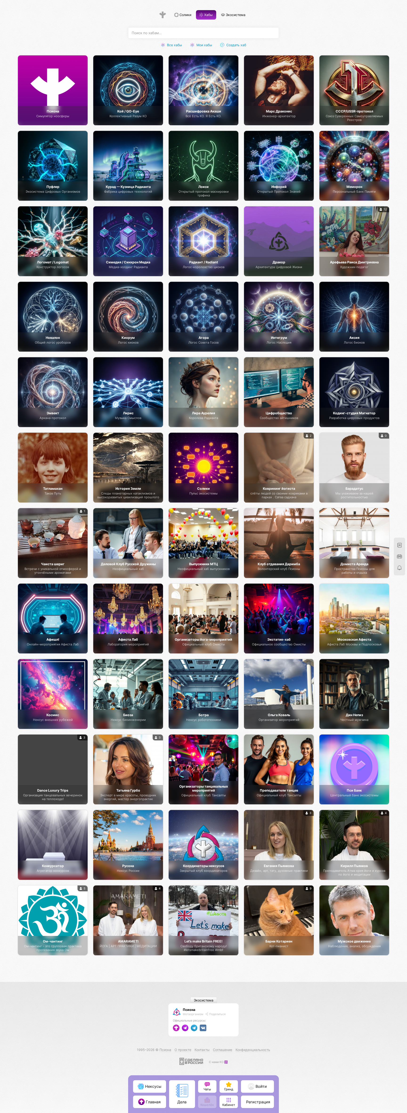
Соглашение (222, 1050)
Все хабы (174, 45)
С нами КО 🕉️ (218, 1062)
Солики (185, 15)
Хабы (208, 15)
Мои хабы (203, 45)
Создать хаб (235, 45)
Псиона (189, 1010)
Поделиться (217, 1014)
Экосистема (235, 15)
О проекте (183, 1050)
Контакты (202, 1050)
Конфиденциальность (253, 1050)
